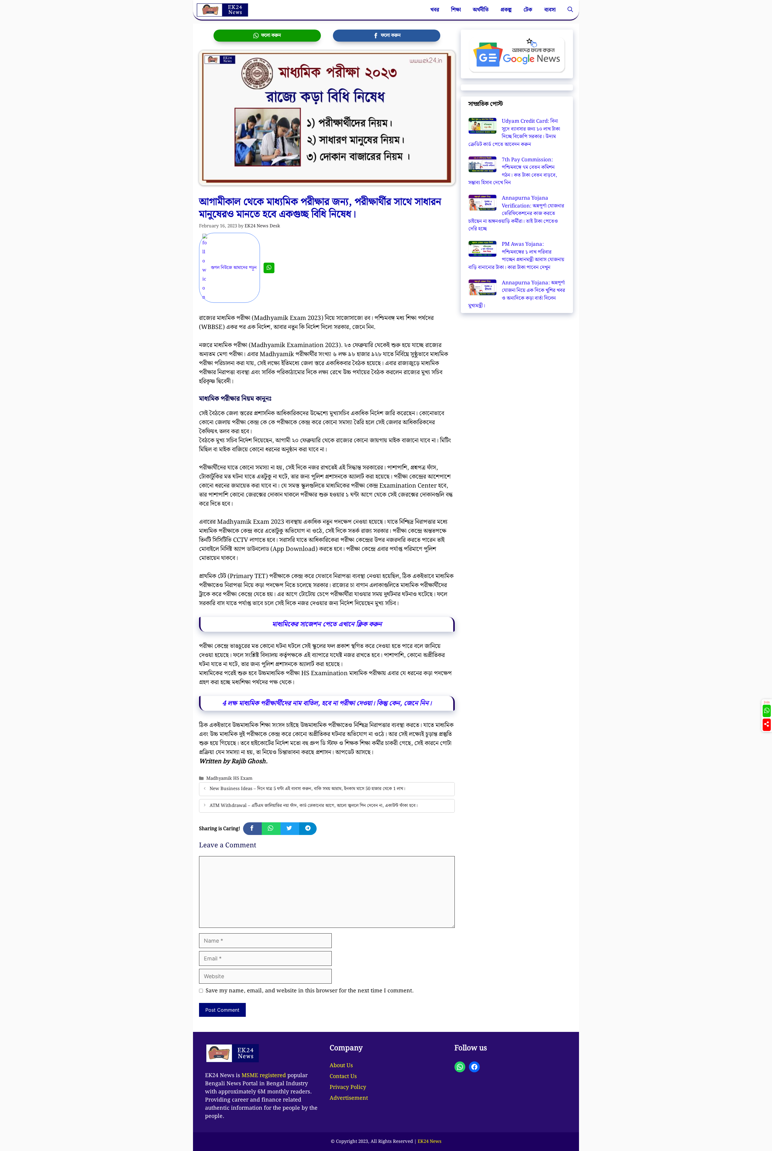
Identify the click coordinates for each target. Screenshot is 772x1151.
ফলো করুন (270, 35)
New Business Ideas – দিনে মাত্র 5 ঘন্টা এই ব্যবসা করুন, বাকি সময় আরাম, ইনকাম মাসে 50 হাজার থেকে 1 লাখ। (307, 789)
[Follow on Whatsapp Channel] (767, 711)
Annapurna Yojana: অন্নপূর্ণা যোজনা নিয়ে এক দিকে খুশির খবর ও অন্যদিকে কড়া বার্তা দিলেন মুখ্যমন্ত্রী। (516, 294)
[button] (570, 10)
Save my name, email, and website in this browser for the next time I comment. (309, 991)
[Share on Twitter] (289, 828)
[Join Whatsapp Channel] (269, 268)
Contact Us (343, 1076)
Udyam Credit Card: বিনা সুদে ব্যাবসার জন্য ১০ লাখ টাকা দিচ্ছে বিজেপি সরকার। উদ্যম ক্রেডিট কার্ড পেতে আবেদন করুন (514, 133)
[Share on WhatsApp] (271, 828)
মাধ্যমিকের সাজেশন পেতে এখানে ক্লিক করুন (327, 624)
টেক (528, 9)
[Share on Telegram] (308, 828)
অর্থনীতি (481, 9)
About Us (341, 1065)
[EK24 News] (222, 10)
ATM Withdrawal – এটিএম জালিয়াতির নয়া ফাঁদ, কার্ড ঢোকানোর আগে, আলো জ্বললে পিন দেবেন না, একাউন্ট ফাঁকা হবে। (314, 805)
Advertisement (349, 1098)
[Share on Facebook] (252, 828)
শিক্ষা (456, 9)
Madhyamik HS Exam (229, 778)
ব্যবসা (549, 9)
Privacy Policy (348, 1087)
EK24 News (429, 1141)
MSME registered (264, 1075)
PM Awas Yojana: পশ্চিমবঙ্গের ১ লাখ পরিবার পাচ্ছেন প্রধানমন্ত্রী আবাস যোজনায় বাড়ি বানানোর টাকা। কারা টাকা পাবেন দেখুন (516, 256)
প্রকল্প (506, 9)
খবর (434, 9)
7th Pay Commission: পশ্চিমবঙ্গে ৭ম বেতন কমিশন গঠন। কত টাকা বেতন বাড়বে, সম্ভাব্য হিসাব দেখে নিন (512, 171)
